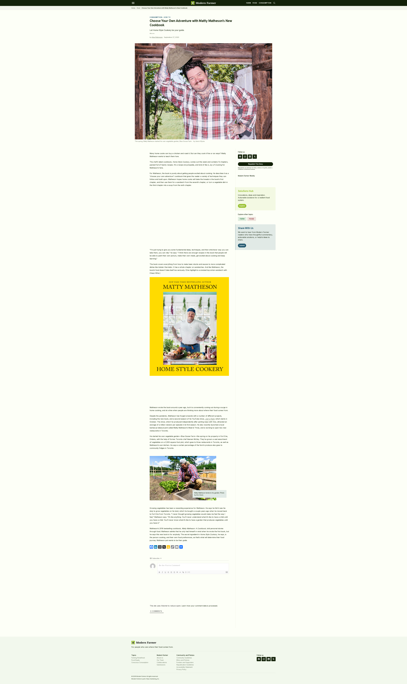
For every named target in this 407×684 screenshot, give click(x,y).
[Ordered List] (171, 572)
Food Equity (135, 660)
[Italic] (162, 572)
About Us (160, 658)
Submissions (161, 665)
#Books (152, 33)
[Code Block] (180, 572)
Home (133, 8)
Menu (133, 3)
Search (274, 3)
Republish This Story (255, 164)
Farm (248, 3)
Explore (242, 206)
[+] (189, 572)
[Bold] (159, 572)
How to (167, 17)
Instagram (245, 156)
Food (255, 3)
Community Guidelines (184, 658)
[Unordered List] (174, 572)
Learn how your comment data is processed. (200, 606)
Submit (242, 246)
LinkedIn (250, 156)
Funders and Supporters (185, 662)
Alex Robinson (157, 37)
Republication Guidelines (185, 665)
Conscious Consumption (139, 662)
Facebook (240, 156)
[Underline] (165, 572)
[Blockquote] (177, 572)
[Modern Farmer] (203, 3)
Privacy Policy (181, 669)
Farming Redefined (138, 658)
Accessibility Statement (184, 667)
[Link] (183, 572)
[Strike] (168, 572)
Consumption (265, 3)
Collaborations (162, 662)
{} (186, 572)
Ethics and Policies (182, 660)
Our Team (160, 660)
